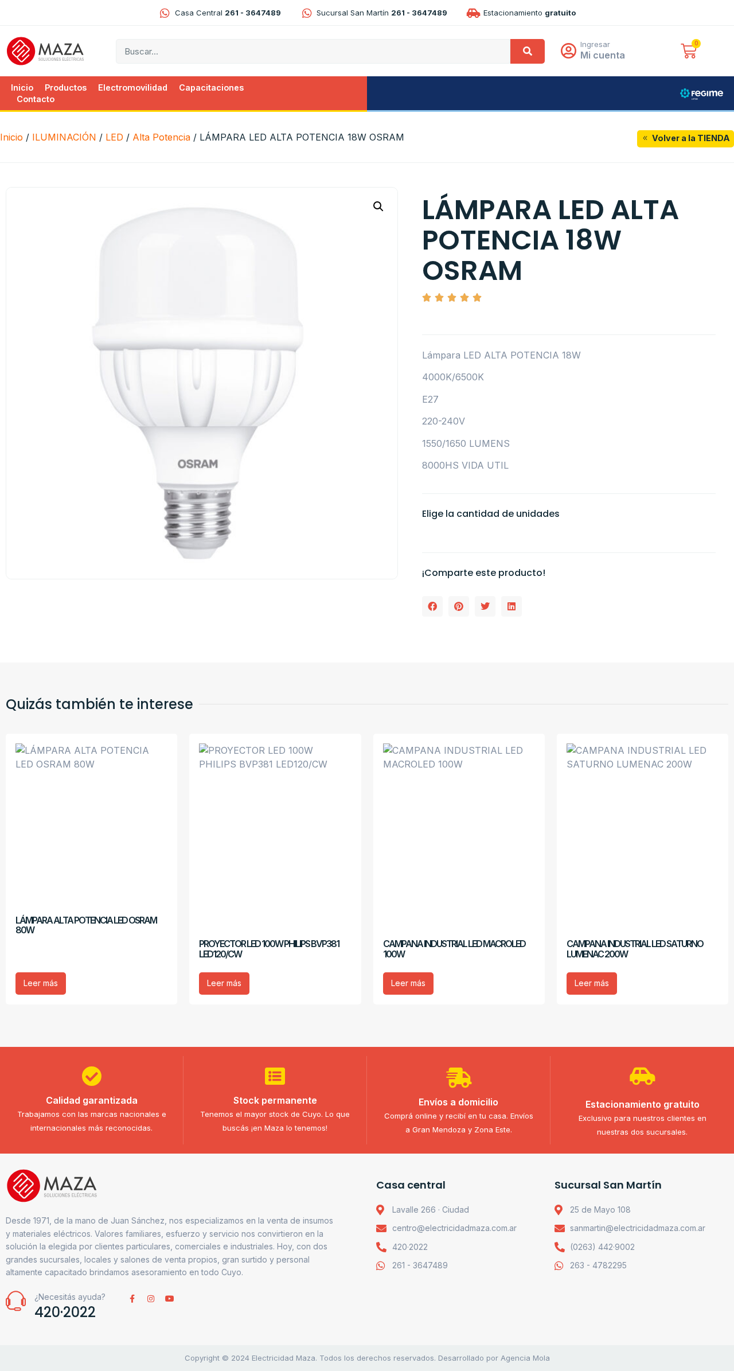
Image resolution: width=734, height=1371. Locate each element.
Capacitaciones (211, 87)
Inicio (22, 87)
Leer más (41, 983)
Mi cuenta (602, 55)
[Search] (527, 51)
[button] (378, 206)
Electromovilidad (132, 87)
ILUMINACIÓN (64, 137)
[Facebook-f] (132, 1299)
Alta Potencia (161, 137)
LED (114, 137)
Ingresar (595, 44)
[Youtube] (170, 1299)
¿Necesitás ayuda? (70, 1297)
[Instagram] (151, 1299)
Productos (66, 87)
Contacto (35, 99)
